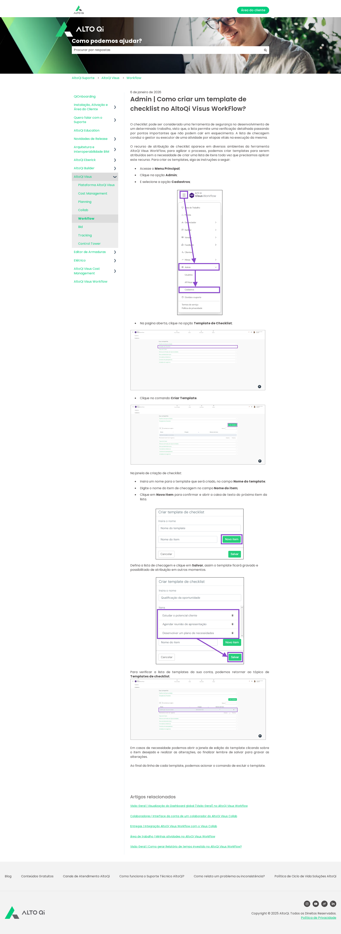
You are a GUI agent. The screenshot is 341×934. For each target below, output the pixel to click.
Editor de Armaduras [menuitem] (90, 252)
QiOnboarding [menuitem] (85, 96)
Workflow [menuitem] (86, 218)
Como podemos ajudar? (107, 41)
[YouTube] (316, 904)
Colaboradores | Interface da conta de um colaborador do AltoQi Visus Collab (183, 816)
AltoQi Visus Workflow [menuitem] (90, 281)
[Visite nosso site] (324, 904)
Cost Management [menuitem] (92, 193)
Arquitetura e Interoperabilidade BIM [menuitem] (91, 149)
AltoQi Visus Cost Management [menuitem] (87, 270)
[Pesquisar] (265, 50)
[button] (115, 105)
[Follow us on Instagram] (307, 904)
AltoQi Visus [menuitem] (83, 176)
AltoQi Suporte (83, 78)
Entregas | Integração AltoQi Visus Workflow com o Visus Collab (173, 826)
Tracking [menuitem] (85, 235)
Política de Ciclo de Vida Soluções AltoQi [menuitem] (305, 876)
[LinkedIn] (333, 904)
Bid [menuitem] (80, 227)
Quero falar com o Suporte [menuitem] (88, 119)
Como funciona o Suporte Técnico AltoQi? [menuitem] (151, 876)
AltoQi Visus (110, 78)
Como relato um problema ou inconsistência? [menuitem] (229, 876)
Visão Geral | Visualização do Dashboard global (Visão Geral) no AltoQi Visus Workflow (189, 806)
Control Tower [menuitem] (89, 243)
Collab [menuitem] (83, 210)
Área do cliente (253, 10)
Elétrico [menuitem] (80, 260)
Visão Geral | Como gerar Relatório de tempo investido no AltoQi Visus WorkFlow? (186, 846)
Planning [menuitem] (84, 201)
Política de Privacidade (318, 917)
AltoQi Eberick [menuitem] (85, 160)
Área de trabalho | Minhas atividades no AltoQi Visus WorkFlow (172, 836)
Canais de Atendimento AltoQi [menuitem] (86, 876)
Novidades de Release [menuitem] (91, 138)
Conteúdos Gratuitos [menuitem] (37, 876)
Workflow (133, 78)
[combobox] (167, 50)
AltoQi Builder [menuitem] (84, 168)
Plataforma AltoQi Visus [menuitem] (96, 185)
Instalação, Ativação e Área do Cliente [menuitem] (91, 107)
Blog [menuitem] (8, 876)
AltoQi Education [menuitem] (86, 130)
